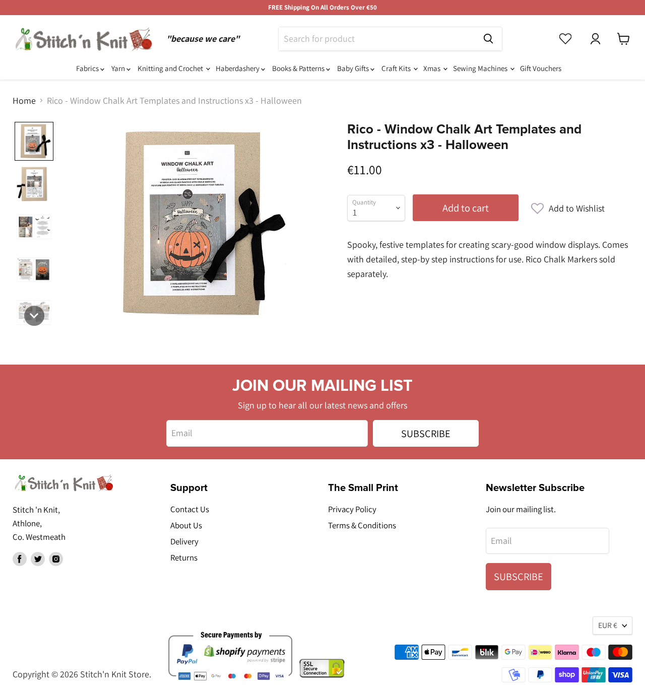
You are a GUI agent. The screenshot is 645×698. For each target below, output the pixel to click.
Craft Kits (396, 68)
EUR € (607, 625)
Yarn (118, 68)
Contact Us (189, 509)
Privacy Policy (352, 509)
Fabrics (88, 68)
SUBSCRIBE (425, 433)
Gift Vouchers (540, 68)
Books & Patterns (299, 68)
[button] (568, 208)
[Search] (488, 38)
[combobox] (377, 38)
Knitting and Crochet (171, 68)
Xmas (432, 68)
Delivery (184, 541)
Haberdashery (238, 68)
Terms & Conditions (362, 525)
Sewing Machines (481, 68)
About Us (186, 525)
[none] (34, 141)
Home (24, 101)
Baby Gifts (353, 68)
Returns (184, 557)
